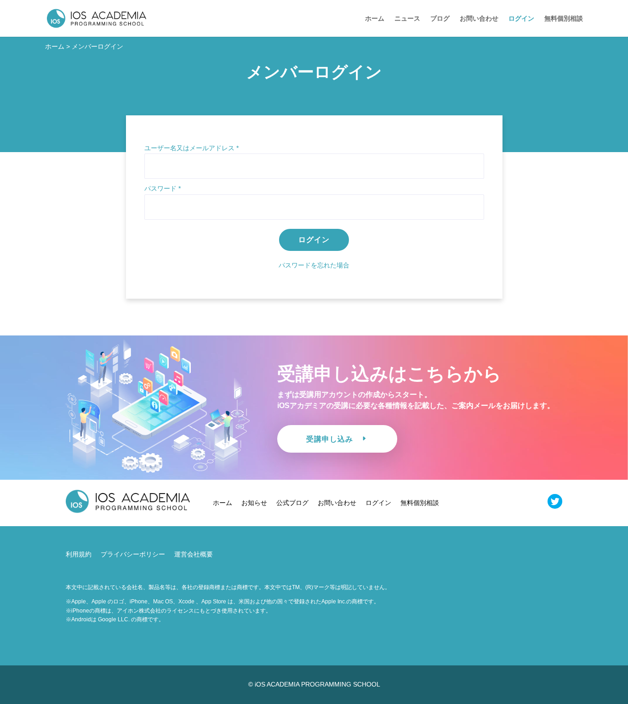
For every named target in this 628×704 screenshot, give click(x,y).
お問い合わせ (479, 18)
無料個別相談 (563, 18)
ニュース (407, 18)
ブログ (440, 18)
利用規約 (78, 554)
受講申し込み (329, 439)
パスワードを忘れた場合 (314, 265)
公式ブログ (292, 502)
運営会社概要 (193, 554)
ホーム (374, 18)
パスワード (162, 188)
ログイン (521, 18)
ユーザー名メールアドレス (191, 148)
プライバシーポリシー (133, 554)
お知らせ (254, 502)
